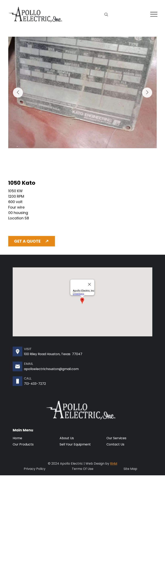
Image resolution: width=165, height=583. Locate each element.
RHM (113, 463)
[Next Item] (147, 93)
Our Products (23, 444)
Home (17, 438)
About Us (67, 438)
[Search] (106, 14)
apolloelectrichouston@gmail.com (51, 369)
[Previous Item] (18, 93)
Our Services (116, 438)
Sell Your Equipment (75, 444)
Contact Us (115, 444)
